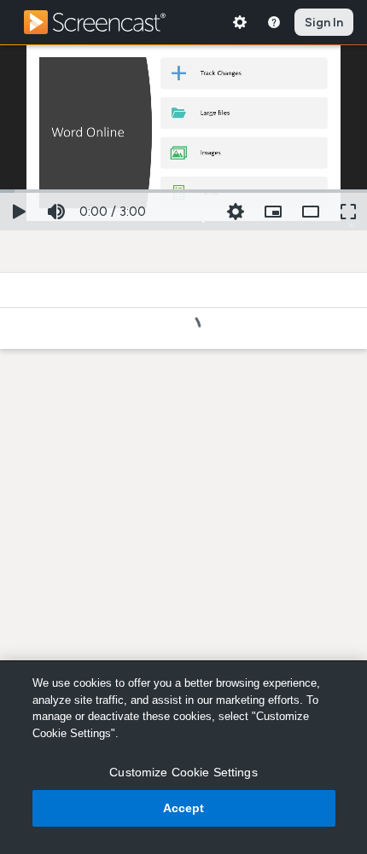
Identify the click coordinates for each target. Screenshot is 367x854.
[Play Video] (19, 211)
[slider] (183, 189)
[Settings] (239, 22)
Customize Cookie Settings (183, 772)
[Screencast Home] (106, 22)
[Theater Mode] (310, 211)
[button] (273, 211)
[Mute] (56, 211)
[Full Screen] (348, 211)
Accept (184, 808)
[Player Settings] (235, 211)
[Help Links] (274, 22)
